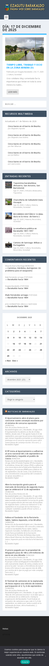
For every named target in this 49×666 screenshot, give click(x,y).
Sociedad (18, 74)
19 (30, 343)
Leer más (12, 92)
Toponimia (17, 193)
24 (20, 350)
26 (30, 350)
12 (30, 337)
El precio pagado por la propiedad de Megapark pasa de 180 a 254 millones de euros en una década (24, 552)
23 (14, 350)
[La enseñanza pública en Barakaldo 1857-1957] (8, 230)
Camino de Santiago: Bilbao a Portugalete (27, 243)
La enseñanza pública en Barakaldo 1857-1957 (25, 229)
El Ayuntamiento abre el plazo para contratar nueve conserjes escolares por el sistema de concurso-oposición (24, 420)
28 (41, 350)
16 (14, 343)
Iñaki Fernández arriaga (16, 295)
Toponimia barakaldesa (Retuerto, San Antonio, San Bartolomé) (26, 185)
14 (41, 337)
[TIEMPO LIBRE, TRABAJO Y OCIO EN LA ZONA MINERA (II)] (24, 49)
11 (25, 337)
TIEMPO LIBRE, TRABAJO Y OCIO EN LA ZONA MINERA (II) (24, 66)
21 (41, 343)
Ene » (15, 360)
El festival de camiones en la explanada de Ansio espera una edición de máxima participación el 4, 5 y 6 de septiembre (24, 583)
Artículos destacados (33, 191)
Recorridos (36, 219)
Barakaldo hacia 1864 (18, 279)
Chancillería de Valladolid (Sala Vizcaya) (28, 201)
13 (35, 337)
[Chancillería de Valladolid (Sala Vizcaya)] (8, 201)
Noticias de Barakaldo (21, 411)
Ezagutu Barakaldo (25, 72)
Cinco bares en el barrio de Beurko (24, 126)
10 (20, 337)
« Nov (8, 360)
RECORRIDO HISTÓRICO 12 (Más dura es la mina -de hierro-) (28, 215)
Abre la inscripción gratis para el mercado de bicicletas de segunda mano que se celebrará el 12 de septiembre (24, 487)
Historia (35, 205)
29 (8, 356)
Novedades (17, 207)
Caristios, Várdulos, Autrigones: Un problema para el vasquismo (23, 269)
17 (20, 343)
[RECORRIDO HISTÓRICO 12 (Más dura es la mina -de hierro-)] (8, 215)
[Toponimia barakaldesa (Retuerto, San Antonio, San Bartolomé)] (8, 184)
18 (25, 343)
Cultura (10, 74)
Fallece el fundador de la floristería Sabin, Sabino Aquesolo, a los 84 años (23, 518)
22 (8, 350)
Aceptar (25, 662)
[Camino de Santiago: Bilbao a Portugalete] (8, 244)
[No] (45, 656)
